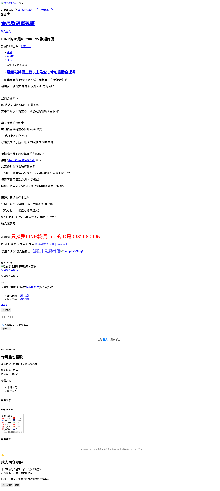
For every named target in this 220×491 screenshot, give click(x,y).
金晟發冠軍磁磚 (18, 23)
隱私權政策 (127, 449)
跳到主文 (6, 31)
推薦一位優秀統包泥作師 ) (21, 160)
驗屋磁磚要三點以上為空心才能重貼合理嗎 (41, 72)
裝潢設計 (24, 295)
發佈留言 (6, 329)
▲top (4, 304)
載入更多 (6, 310)
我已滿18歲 (7, 485)
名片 (9, 59)
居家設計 (26, 46)
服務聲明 (138, 449)
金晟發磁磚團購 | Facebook (51, 244)
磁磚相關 (24, 299)
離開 (17, 485)
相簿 (9, 52)
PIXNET (87, 449)
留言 (36, 287)
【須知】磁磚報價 (45, 251)
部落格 (10, 56)
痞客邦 (30, 287)
